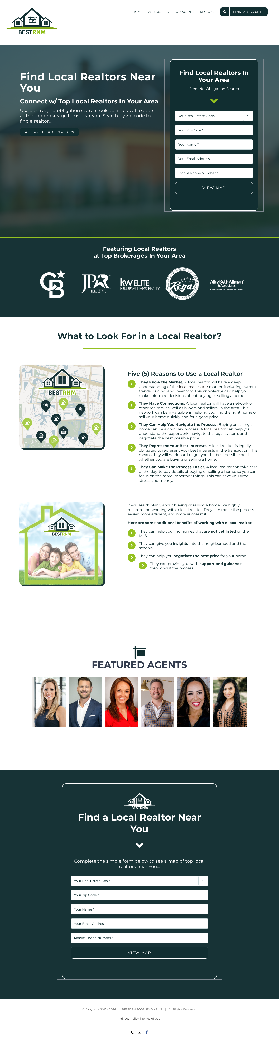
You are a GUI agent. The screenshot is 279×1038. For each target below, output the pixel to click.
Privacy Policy (129, 1018)
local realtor (215, 429)
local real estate (193, 386)
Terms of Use (151, 1018)
